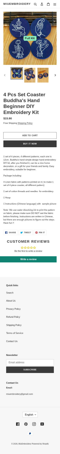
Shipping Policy (25, 123)
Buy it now (30, 144)
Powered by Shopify (40, 444)
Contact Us (12, 341)
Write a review (28, 259)
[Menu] (55, 4)
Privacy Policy (13, 309)
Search (9, 292)
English (29, 414)
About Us (11, 300)
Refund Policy (13, 317)
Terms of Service (14, 333)
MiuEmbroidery (17, 3)
